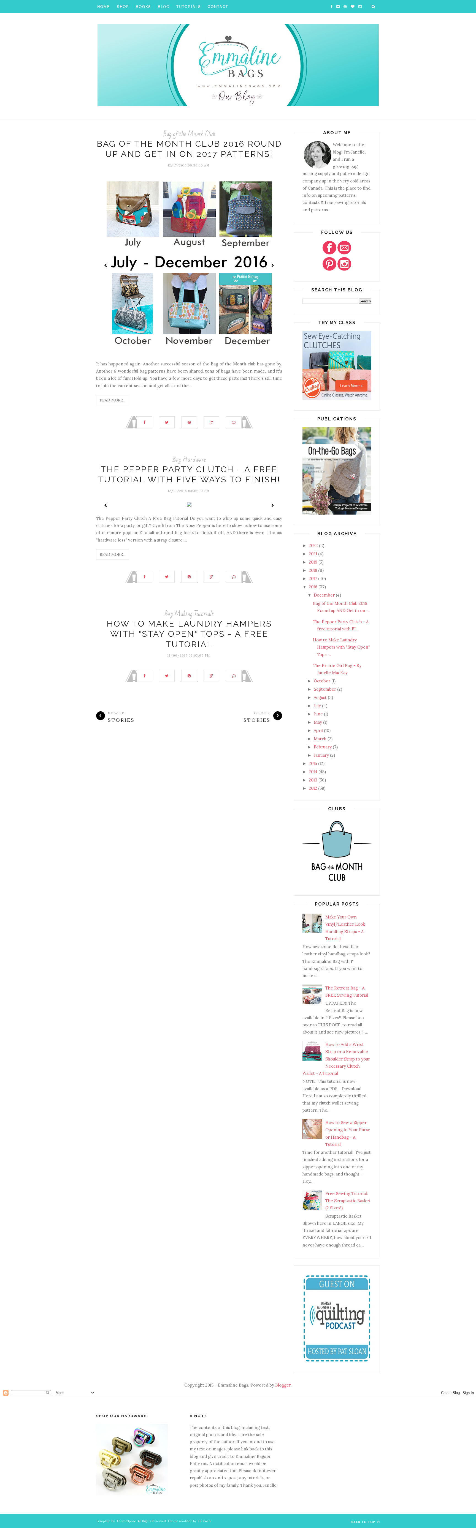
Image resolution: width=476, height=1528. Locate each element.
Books (143, 6)
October (322, 681)
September (325, 689)
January (321, 755)
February (323, 747)
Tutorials (188, 6)
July (317, 705)
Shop (123, 6)
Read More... (112, 400)
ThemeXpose (126, 1521)
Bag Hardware (189, 460)
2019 (313, 562)
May (318, 722)
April (318, 730)
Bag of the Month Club (189, 134)
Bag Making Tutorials (189, 614)
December (324, 595)
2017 (313, 578)
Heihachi (204, 1521)
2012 (313, 788)
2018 (313, 570)
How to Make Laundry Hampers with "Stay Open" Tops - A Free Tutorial (189, 634)
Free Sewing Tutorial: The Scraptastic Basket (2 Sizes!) (347, 1201)
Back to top (363, 1522)
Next (272, 265)
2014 (313, 771)
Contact (218, 6)
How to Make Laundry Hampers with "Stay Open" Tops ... (341, 647)
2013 (313, 780)
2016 (313, 586)
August (320, 697)
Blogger (283, 1385)
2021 (313, 553)
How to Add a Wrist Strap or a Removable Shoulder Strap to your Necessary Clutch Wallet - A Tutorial (336, 1059)
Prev (106, 265)
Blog (164, 6)
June (318, 714)
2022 (313, 545)
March (320, 738)
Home (103, 6)
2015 (313, 763)
